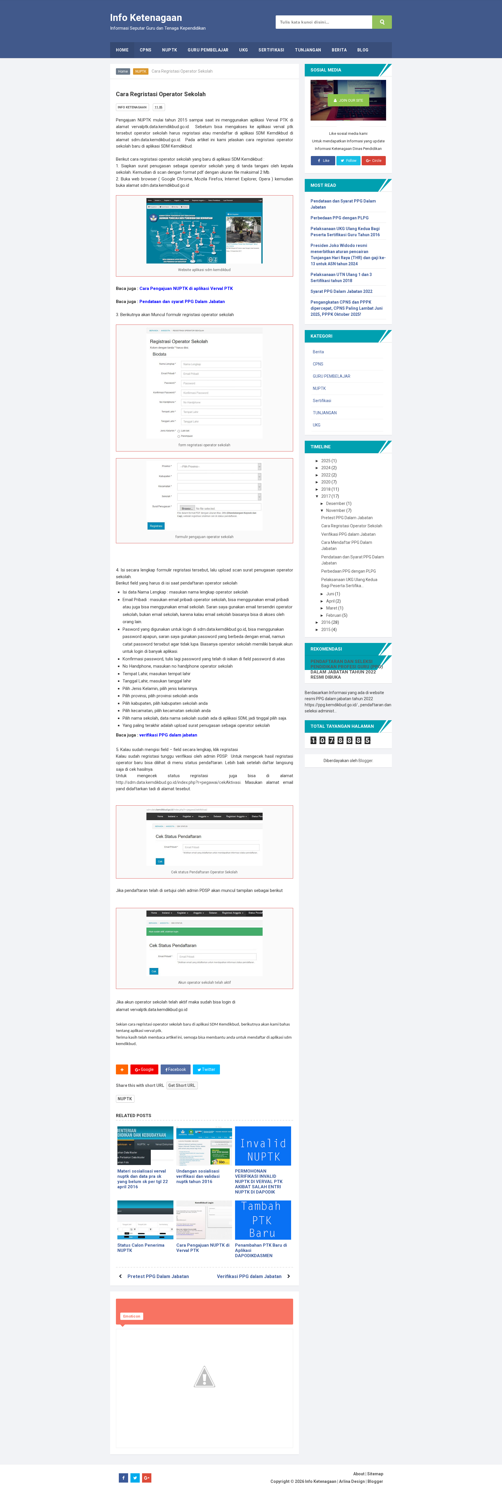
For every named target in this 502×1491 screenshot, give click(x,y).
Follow (350, 161)
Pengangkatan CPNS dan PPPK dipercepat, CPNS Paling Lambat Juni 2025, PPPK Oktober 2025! (347, 308)
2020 (326, 482)
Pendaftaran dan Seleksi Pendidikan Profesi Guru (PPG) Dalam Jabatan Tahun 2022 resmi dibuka (347, 669)
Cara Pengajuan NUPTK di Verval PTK (203, 1248)
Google (147, 1069)
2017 (326, 496)
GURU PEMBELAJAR (331, 376)
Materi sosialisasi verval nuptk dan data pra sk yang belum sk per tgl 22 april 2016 (142, 1179)
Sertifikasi (322, 400)
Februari (334, 615)
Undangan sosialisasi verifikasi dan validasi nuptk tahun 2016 (198, 1176)
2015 (326, 629)
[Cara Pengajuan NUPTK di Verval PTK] (204, 1220)
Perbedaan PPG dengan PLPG (340, 218)
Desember (336, 503)
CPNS (318, 364)
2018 (326, 489)
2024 (326, 467)
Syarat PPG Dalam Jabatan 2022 (341, 291)
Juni (330, 594)
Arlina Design (352, 1481)
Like (325, 161)
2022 (326, 475)
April (331, 601)
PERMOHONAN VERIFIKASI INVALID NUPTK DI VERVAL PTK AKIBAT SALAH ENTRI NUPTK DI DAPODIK (258, 1182)
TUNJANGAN (325, 413)
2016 (326, 622)
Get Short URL (181, 1085)
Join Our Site (350, 100)
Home (123, 71)
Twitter (208, 1069)
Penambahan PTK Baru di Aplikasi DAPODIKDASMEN (261, 1250)
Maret (332, 608)
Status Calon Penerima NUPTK (140, 1248)
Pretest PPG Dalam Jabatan (158, 1276)
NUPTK (140, 71)
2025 (326, 460)
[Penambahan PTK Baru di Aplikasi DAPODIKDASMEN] (263, 1220)
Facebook (176, 1069)
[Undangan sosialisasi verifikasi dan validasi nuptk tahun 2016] (204, 1146)
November (336, 510)
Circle (376, 161)
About (359, 1474)
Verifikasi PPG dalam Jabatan (249, 1276)
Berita (318, 352)
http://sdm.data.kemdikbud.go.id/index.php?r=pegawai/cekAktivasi (178, 782)
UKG (316, 425)
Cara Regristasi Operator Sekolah (351, 526)
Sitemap (375, 1474)
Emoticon (131, 1316)
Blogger (365, 760)
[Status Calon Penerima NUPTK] (145, 1220)
